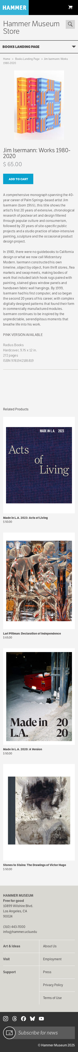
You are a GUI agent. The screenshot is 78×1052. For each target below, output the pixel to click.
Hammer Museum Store (31, 27)
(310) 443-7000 (14, 927)
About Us (50, 946)
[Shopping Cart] (70, 7)
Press (47, 972)
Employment (52, 959)
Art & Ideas (11, 946)
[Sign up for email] (9, 1033)
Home (6, 59)
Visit (6, 959)
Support (9, 972)
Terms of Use (52, 998)
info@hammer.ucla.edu (20, 932)
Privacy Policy (53, 985)
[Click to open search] (70, 24)
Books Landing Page (21, 47)
